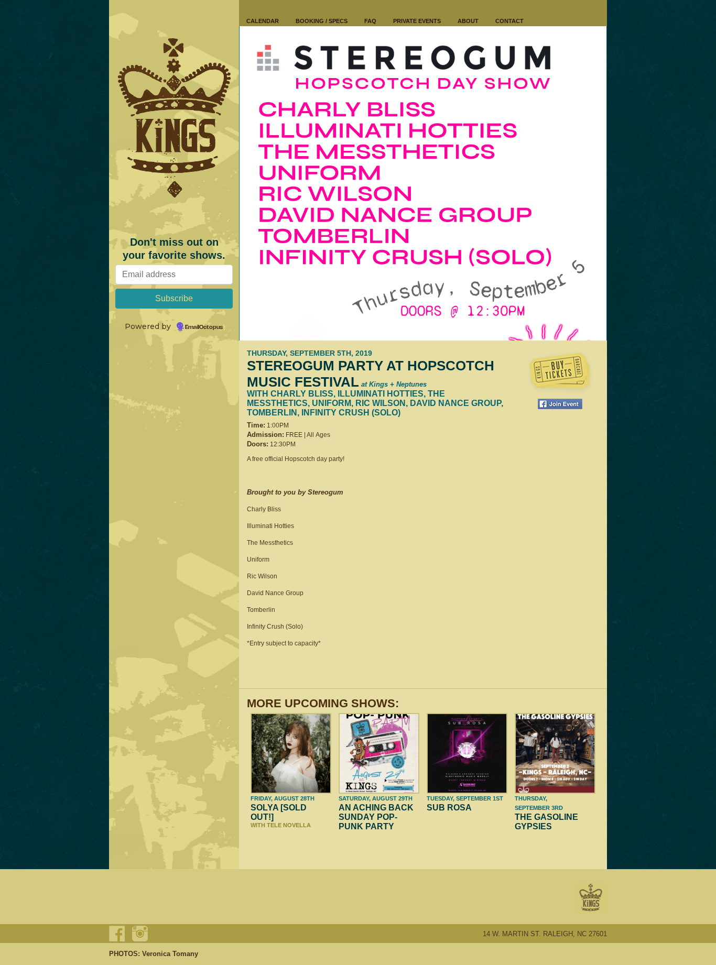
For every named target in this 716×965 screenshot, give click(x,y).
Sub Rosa (449, 807)
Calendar (262, 21)
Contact (509, 21)
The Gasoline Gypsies (546, 822)
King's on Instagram (140, 933)
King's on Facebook (117, 933)
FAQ (370, 21)
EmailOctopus (204, 327)
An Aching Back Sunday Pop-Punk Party (376, 817)
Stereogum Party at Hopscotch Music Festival (370, 374)
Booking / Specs (322, 21)
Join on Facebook (560, 404)
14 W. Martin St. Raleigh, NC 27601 (545, 934)
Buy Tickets (559, 372)
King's (591, 898)
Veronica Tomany (170, 954)
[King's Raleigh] (174, 118)
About (468, 21)
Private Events (417, 21)
